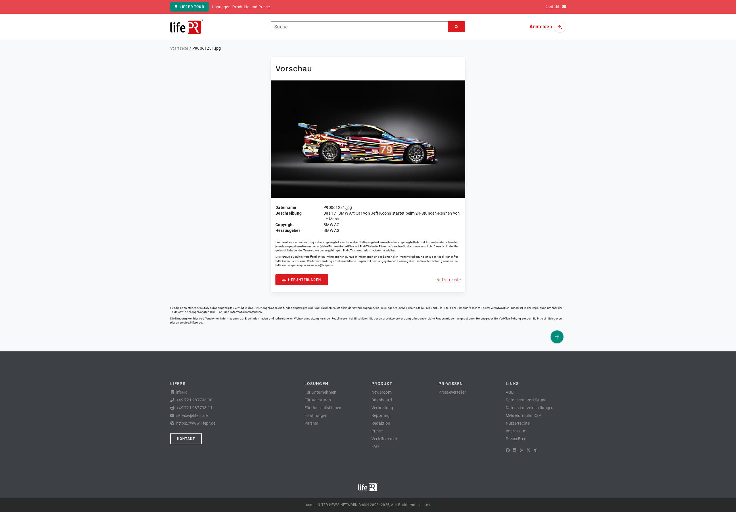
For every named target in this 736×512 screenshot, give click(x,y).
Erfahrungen (316, 415)
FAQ (375, 446)
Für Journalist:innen (323, 407)
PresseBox (515, 438)
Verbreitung (382, 407)
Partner (311, 423)
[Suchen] (456, 26)
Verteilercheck (384, 438)
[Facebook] (508, 450)
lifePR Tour (192, 7)
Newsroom (381, 392)
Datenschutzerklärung (526, 400)
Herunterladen (304, 280)
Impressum (516, 431)
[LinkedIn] (514, 450)
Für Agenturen (317, 400)
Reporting (380, 415)
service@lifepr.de (321, 265)
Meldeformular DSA (523, 415)
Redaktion (380, 423)
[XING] (535, 450)
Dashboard (381, 400)
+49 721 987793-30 (194, 400)
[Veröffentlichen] (557, 336)
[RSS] (521, 450)
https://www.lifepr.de (195, 423)
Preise (377, 431)
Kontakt (186, 439)
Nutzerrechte (448, 280)
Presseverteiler (452, 392)
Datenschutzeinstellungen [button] (530, 407)
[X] (528, 450)
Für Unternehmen (320, 392)
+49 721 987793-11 (194, 407)
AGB (510, 392)
